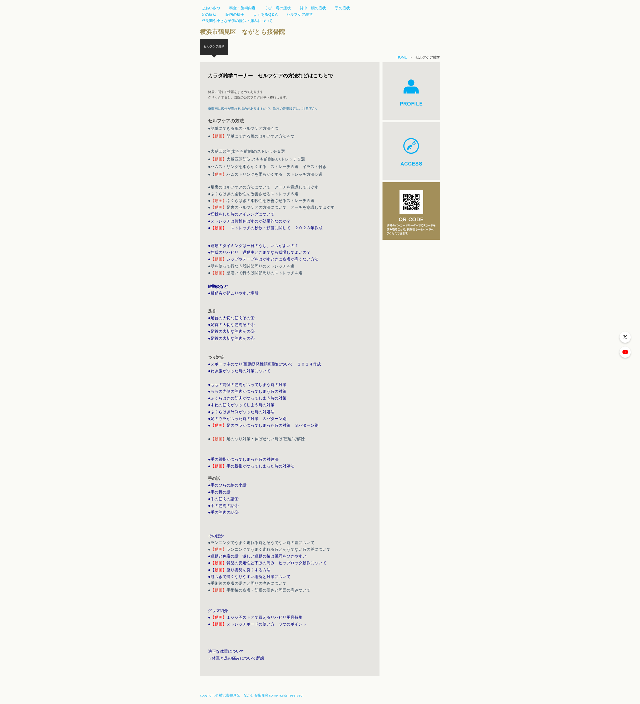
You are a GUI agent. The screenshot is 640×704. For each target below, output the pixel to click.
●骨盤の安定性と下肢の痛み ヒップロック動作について (267, 563)
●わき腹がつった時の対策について (239, 371)
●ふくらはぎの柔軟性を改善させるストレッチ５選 (253, 194)
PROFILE (411, 91)
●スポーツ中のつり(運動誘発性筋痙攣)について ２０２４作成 (264, 364)
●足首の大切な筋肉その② (231, 324)
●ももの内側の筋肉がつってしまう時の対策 (247, 391)
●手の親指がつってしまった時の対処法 (243, 459)
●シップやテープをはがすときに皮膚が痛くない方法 (263, 259)
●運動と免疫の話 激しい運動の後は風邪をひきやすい (257, 556)
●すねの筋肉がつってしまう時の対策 (241, 405)
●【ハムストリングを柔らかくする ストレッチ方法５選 (265, 174)
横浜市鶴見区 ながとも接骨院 (242, 31)
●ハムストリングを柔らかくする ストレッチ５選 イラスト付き (267, 166)
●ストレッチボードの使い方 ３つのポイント (257, 624)
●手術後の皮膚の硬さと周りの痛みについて (247, 583)
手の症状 (342, 8)
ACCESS (411, 151)
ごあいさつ (211, 8)
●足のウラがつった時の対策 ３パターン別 (247, 418)
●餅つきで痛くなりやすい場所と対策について (249, 576)
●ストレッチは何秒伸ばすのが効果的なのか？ (249, 221)
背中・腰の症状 (313, 8)
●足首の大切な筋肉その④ (231, 338)
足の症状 (209, 14)
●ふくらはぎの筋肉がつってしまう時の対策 (247, 398)
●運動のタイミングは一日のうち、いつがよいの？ (253, 246)
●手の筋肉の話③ (223, 512)
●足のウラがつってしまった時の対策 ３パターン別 (263, 425)
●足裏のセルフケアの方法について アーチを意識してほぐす (263, 187)
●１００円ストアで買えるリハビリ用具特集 (255, 617)
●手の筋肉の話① (223, 499)
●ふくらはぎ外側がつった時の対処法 (241, 412)
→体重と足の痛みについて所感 (236, 658)
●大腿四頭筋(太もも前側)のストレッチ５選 (246, 151)
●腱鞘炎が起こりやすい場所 (233, 293)
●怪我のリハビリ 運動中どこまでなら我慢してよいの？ (259, 252)
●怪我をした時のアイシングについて (241, 214)
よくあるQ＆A (265, 14)
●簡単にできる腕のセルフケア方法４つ (243, 128)
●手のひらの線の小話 (227, 485)
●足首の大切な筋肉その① (231, 318)
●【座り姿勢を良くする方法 (239, 570)
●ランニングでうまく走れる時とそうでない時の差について (261, 542)
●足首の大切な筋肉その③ (231, 331)
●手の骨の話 (219, 492)
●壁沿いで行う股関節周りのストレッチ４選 (255, 273)
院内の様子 (235, 14)
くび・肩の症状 (277, 8)
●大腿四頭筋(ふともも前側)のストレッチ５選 (256, 159)
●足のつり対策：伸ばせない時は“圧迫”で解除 (256, 439)
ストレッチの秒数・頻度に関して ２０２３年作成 (270, 228)
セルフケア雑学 (299, 14)
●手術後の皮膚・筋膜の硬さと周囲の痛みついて (259, 590)
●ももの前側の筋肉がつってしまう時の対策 (247, 384)
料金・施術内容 (242, 8)
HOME (401, 57)
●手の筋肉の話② (223, 506)
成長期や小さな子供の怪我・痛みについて (237, 20)
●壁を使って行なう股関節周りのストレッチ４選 (251, 266)
